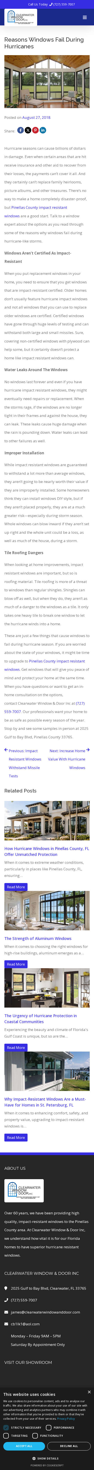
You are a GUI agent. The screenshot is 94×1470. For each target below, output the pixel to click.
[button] (47, 1458)
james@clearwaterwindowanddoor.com (45, 1312)
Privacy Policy (66, 1419)
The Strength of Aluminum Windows (37, 938)
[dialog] (47, 1428)
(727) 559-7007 (51, 4)
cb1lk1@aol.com (25, 1323)
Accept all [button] (24, 1446)
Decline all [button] (69, 1446)
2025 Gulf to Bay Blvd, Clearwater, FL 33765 (48, 1288)
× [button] (89, 1392)
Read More (16, 887)
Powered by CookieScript (47, 1465)
